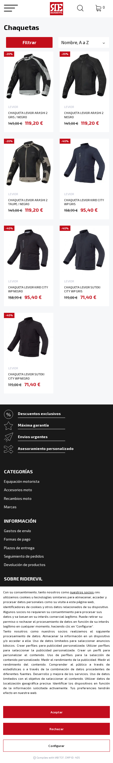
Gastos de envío (17, 530)
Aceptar (56, 712)
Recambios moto (18, 498)
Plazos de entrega (19, 548)
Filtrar (29, 42)
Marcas (10, 507)
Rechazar (56, 729)
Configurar (56, 746)
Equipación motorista (21, 481)
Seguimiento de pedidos (24, 556)
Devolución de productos (24, 564)
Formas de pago (17, 539)
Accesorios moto (18, 489)
